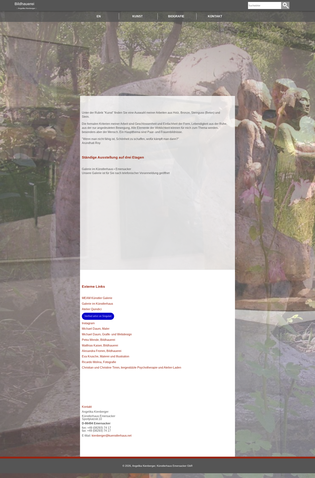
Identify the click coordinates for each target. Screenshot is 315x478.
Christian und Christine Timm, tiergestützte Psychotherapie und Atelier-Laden (131, 367)
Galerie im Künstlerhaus (97, 303)
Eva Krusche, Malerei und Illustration (105, 356)
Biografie (176, 16)
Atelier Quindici (92, 309)
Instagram (88, 323)
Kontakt (215, 16)
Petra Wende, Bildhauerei (98, 339)
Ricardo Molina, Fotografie (99, 362)
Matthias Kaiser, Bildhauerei (100, 345)
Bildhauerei (26, 5)
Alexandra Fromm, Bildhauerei (101, 350)
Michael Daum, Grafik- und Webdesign (107, 334)
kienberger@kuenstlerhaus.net (111, 435)
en (99, 16)
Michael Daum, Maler (95, 328)
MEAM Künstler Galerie (97, 298)
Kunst (137, 16)
